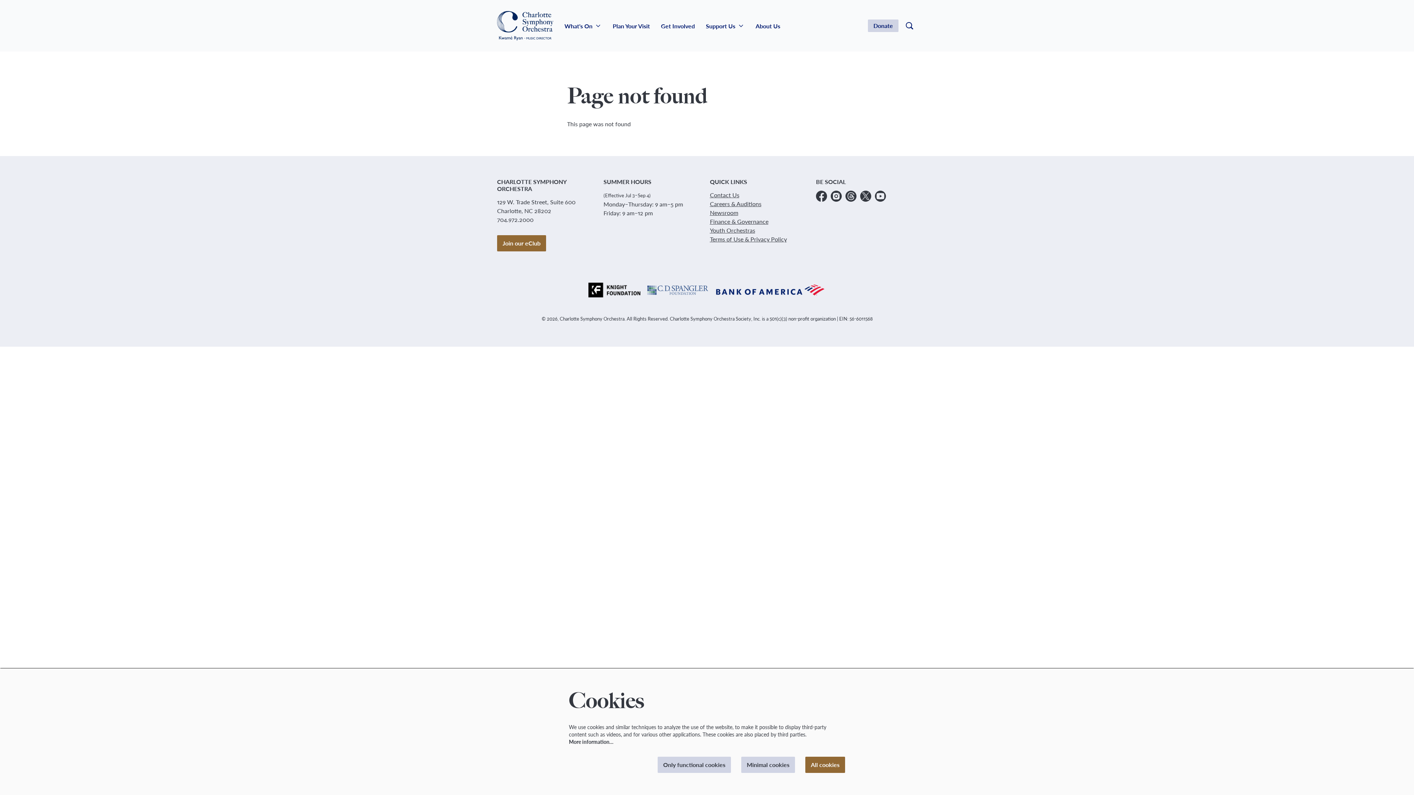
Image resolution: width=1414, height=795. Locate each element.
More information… (591, 742)
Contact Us (724, 194)
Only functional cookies (694, 764)
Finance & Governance (739, 221)
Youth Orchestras (732, 230)
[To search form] (909, 25)
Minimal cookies (768, 764)
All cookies (825, 764)
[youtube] (880, 196)
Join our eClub (522, 243)
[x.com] (865, 196)
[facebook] (821, 196)
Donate (883, 25)
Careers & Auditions (735, 203)
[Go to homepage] (525, 25)
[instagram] (836, 196)
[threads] (851, 196)
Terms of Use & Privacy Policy (748, 239)
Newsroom (724, 212)
